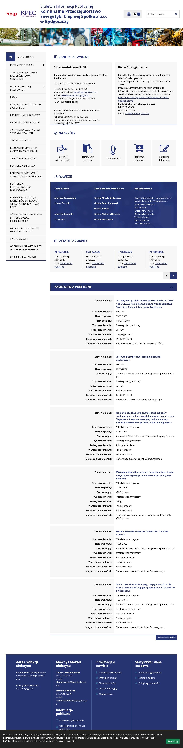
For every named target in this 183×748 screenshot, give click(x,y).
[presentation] (166, 275)
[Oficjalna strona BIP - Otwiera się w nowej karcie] (11, 14)
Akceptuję (174, 742)
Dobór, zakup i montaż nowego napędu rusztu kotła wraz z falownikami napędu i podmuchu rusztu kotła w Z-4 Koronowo (145, 587)
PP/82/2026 (61, 251)
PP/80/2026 (156, 251)
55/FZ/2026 (93, 251)
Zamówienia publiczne (73, 287)
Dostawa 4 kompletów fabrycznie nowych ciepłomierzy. (138, 358)
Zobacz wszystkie (167, 638)
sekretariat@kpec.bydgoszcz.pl (76, 95)
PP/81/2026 (125, 251)
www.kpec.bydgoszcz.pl (85, 92)
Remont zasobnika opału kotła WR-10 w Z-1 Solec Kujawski (142, 533)
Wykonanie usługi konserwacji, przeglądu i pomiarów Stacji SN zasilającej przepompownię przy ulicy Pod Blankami (144, 475)
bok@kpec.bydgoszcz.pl (137, 113)
